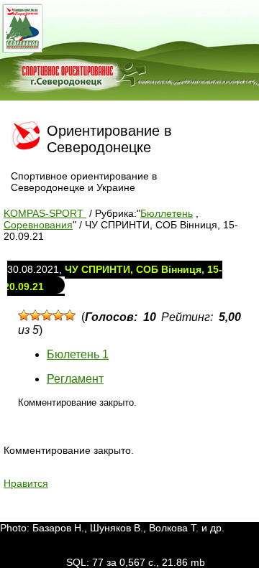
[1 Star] (23, 315)
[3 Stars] (47, 315)
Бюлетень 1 (78, 354)
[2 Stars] (35, 315)
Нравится (26, 483)
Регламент (75, 379)
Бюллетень (166, 213)
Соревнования (38, 225)
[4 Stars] (58, 315)
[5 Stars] (70, 315)
